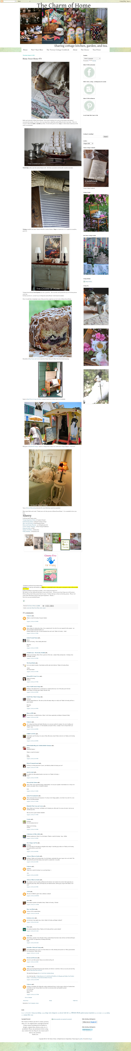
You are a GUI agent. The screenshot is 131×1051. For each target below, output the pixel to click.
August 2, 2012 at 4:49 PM (32, 741)
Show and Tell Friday (28, 523)
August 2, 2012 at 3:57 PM (32, 682)
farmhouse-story (30, 918)
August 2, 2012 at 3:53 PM (32, 671)
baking (39, 1013)
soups (105, 1013)
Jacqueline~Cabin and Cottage (34, 947)
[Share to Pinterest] (53, 606)
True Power (97, 50)
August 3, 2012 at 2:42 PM (32, 962)
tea (29, 1015)
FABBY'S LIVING (31, 733)
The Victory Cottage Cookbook (58, 50)
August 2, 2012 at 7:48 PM (32, 838)
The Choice (85, 50)
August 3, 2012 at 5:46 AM (32, 922)
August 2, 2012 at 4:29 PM (32, 692)
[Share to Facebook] (51, 606)
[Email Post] (43, 605)
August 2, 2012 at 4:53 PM (32, 758)
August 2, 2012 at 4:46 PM (32, 729)
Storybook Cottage (34, 446)
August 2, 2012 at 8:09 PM (32, 851)
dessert (61, 1013)
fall (67, 1013)
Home (25, 50)
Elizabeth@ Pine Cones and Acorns (35, 806)
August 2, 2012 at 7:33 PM (32, 814)
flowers (74, 1013)
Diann (28, 927)
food (78, 1013)
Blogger (90, 1038)
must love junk (30, 772)
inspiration (91, 1013)
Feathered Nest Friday (28, 521)
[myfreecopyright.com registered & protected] (62, 1019)
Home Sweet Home (35, 608)
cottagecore (54, 1013)
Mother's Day (23, 1013)
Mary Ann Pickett (31, 909)
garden (82, 1013)
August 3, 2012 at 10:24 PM (33, 979)
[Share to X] (49, 606)
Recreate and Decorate (32, 957)
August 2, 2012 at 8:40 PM (32, 875)
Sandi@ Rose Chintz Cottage (33, 697)
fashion (70, 1013)
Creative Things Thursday (29, 526)
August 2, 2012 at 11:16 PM (33, 904)
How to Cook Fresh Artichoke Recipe (46, 973)
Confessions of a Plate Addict (33, 834)
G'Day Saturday (26, 531)
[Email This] (46, 606)
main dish (96, 1013)
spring (108, 1013)
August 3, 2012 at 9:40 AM (32, 942)
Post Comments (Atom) (34, 1003)
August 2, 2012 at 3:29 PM (32, 621)
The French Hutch (31, 663)
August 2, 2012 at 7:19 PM (32, 801)
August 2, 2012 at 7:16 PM (32, 791)
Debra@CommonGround (32, 763)
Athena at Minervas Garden (33, 856)
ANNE (28, 891)
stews (22, 1015)
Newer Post (25, 1000)
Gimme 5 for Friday (27, 530)
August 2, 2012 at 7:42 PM (32, 829)
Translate (94, 60)
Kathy (28, 935)
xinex (28, 900)
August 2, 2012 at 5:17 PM (32, 767)
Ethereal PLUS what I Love (33, 676)
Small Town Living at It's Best (34, 399)
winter (31, 1015)
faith (65, 1013)
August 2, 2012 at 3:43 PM (32, 658)
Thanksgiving (34, 1013)
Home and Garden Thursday (30, 525)
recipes (100, 1013)
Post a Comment (28, 997)
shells (41, 608)
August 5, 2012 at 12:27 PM (33, 994)
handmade (86, 1013)
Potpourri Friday (27, 528)
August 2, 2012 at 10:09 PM (33, 895)
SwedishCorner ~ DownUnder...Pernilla (36, 652)
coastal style (29, 608)
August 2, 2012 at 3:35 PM (32, 633)
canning (43, 1013)
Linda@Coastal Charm (32, 638)
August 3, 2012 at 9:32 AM (32, 931)
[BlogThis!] (48, 606)
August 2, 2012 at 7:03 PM (32, 777)
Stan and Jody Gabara (32, 782)
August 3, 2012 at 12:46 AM (33, 913)
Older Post (75, 1000)
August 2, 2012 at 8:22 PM (32, 861)
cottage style (48, 1013)
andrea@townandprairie (32, 795)
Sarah (28, 626)
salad (103, 1013)
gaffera (81, 1038)
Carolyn (28, 819)
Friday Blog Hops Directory (36, 970)
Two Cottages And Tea (32, 843)
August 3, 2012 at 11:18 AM (33, 953)
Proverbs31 (28, 1013)
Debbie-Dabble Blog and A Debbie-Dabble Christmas (39, 745)
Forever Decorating (31, 508)
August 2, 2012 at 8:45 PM (32, 887)
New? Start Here (37, 50)
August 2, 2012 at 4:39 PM (32, 708)
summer (44, 608)
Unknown (29, 616)
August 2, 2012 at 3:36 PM (32, 648)
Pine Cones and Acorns (34, 359)
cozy (59, 1013)
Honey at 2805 (30, 713)
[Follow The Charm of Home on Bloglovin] (89, 1023)
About (75, 50)
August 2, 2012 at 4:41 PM (32, 717)
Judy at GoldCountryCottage (33, 686)
